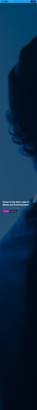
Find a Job (15, 1)
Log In (33, 1)
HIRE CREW (13, 211)
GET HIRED (6, 211)
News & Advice (27, 1)
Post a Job (19, 1)
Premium (23, 1)
